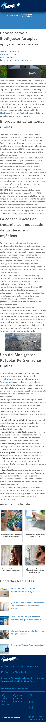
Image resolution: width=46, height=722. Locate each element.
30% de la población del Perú (24, 84)
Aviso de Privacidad (11, 718)
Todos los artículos (11, 15)
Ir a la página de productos (26, 15)
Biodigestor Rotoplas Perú (12, 113)
